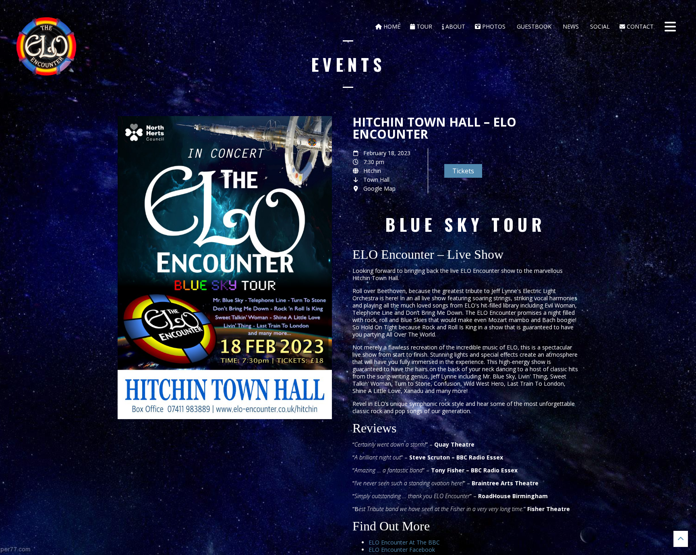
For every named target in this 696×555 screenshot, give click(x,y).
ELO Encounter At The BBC (404, 542)
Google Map (379, 188)
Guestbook (533, 26)
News (570, 26)
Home (391, 26)
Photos (493, 26)
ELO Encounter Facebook (402, 549)
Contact (639, 26)
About (454, 26)
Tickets (463, 170)
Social (599, 26)
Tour (423, 26)
